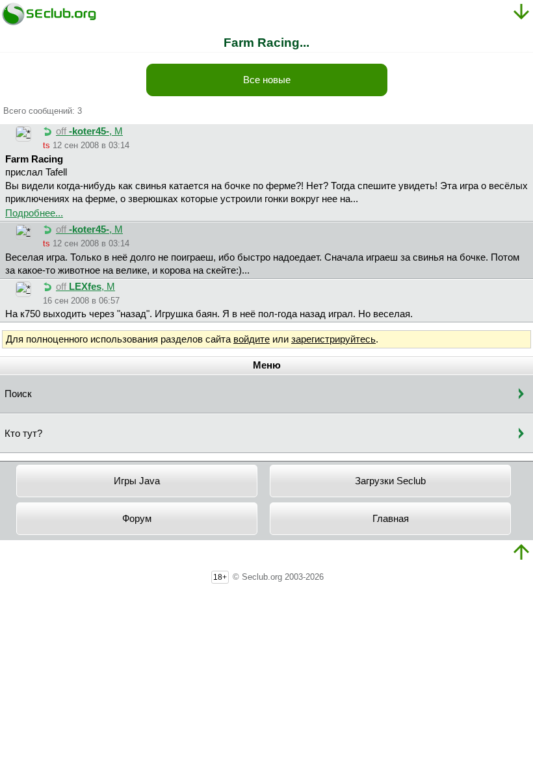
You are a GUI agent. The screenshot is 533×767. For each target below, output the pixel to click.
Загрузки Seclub (390, 481)
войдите (251, 339)
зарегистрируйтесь (333, 339)
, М (89, 131)
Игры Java (137, 481)
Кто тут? (23, 433)
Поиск (18, 394)
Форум (136, 519)
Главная (390, 519)
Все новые (267, 80)
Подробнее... (34, 213)
